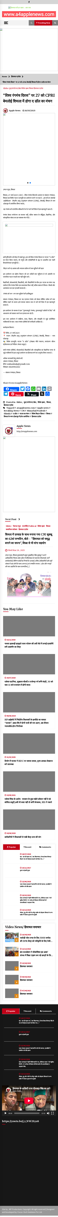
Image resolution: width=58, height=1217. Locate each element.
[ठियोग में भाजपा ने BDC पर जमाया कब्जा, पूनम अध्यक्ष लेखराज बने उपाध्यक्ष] (29, 743)
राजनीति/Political (29, 526)
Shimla (7, 413)
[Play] (5, 1113)
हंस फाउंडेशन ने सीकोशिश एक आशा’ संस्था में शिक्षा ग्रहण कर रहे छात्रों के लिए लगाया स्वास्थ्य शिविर (36, 954)
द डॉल (15, 413)
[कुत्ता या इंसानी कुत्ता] (12, 870)
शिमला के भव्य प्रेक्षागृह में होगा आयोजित (16, 416)
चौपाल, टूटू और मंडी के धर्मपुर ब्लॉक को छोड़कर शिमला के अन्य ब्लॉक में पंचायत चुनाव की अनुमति (36, 914)
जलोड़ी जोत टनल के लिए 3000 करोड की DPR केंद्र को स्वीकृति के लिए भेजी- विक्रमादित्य (36, 939)
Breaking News (11, 411)
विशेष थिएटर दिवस (38, 413)
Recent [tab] (28, 847)
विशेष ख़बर (25, 88)
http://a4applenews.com (27, 431)
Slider (6, 88)
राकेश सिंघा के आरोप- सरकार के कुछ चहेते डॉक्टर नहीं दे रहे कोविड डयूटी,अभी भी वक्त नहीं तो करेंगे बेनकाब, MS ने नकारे (28, 801)
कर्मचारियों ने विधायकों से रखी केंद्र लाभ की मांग (23, 837)
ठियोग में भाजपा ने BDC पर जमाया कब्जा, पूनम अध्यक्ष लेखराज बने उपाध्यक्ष (29, 763)
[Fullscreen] (52, 1113)
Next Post (10, 519)
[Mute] (48, 1113)
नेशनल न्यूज (17, 526)
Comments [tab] (46, 847)
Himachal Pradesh (36, 411)
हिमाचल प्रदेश (38, 88)
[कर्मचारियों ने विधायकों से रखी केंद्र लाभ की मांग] (29, 819)
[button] (5, 14)
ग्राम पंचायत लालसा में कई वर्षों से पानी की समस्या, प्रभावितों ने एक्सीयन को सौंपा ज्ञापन (36, 885)
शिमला (31, 88)
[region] (29, 14)
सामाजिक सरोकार (11, 529)
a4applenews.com (26, 408)
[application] (29, 1100)
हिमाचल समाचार (26, 966)
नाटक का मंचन (24, 413)
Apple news (43, 408)
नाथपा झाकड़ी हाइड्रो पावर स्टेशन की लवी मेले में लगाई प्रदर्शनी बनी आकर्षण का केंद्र (29, 645)
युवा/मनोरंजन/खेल (15, 88)
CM (23, 411)
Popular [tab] (12, 847)
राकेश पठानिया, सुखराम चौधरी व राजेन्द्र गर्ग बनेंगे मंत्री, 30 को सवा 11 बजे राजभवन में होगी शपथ (29, 683)
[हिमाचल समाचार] (12, 966)
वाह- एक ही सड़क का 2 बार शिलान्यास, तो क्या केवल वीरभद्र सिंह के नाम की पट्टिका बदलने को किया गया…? (35, 858)
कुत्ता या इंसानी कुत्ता (25, 870)
